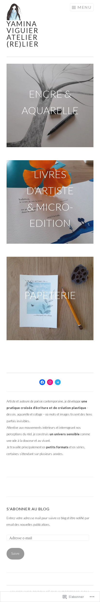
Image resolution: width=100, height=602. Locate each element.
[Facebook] (42, 382)
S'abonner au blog (28, 508)
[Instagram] (50, 382)
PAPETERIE (50, 295)
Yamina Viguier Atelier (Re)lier (23, 34)
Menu (84, 7)
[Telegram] (58, 382)
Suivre (15, 553)
